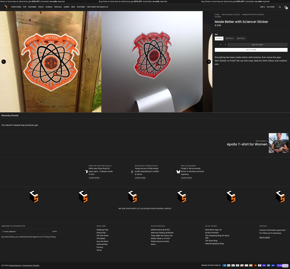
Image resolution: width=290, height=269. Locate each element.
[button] (280, 7)
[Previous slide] (3, 62)
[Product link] (258, 143)
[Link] (145, 1)
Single (219, 38)
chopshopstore (14, 265)
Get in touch (264, 237)
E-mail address (9, 231)
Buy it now (251, 50)
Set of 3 (229, 38)
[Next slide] (209, 62)
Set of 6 (241, 38)
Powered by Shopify (30, 265)
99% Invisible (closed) (231, 15)
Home (217, 15)
